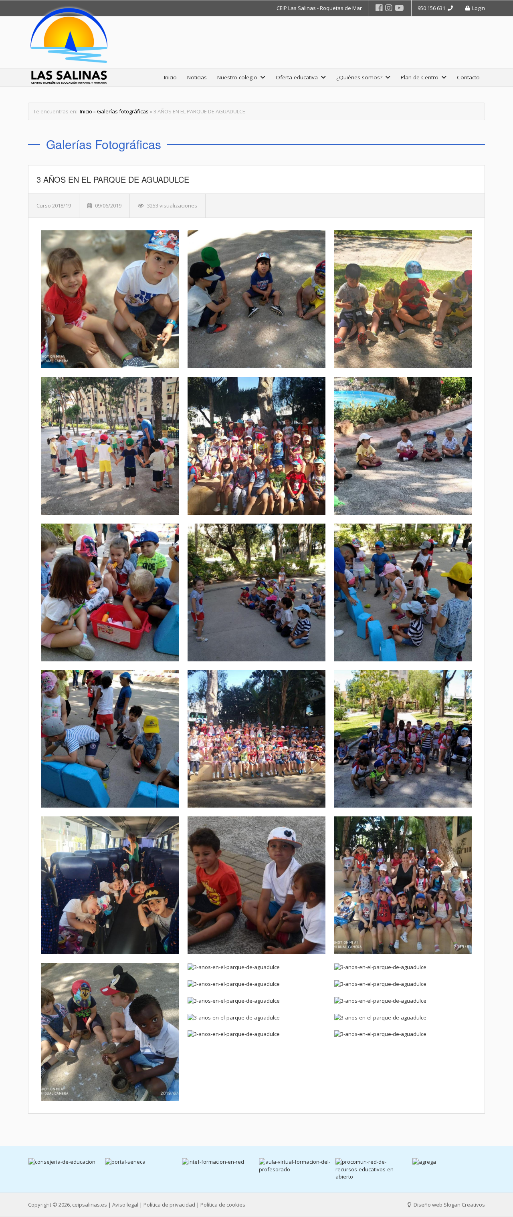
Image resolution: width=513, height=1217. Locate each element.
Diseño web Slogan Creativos (448, 1204)
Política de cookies (222, 1204)
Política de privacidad (169, 1204)
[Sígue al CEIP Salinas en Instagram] (389, 7)
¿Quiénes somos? (361, 77)
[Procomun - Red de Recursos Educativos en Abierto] (295, 1169)
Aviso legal (125, 1204)
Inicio (170, 77)
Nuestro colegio (239, 77)
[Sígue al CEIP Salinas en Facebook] (379, 7)
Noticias (197, 77)
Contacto (468, 77)
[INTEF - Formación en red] (141, 1162)
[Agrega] (371, 1162)
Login (477, 8)
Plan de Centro (421, 77)
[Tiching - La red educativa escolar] (448, 1165)
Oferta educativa (298, 77)
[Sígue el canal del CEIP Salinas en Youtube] (399, 7)
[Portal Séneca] (64, 1162)
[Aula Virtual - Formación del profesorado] (218, 1165)
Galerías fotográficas (123, 111)
